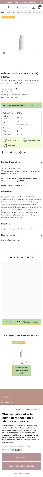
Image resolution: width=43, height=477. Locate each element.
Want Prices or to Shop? (14, 105)
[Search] (9, 7)
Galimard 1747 (12, 89)
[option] (21, 2)
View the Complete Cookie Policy (16, 446)
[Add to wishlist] (29, 379)
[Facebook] (2, 152)
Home (3, 12)
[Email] (25, 152)
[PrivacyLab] (17, 450)
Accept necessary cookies (21, 466)
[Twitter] (7, 152)
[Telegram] (20, 152)
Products (9, 12)
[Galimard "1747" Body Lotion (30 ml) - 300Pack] (21, 350)
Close (41, 2)
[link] (21, 317)
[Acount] (33, 7)
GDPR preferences (21, 473)
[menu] (2, 7)
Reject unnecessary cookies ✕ (28, 409)
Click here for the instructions (10, 240)
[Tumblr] (16, 152)
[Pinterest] (11, 152)
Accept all (21, 457)
